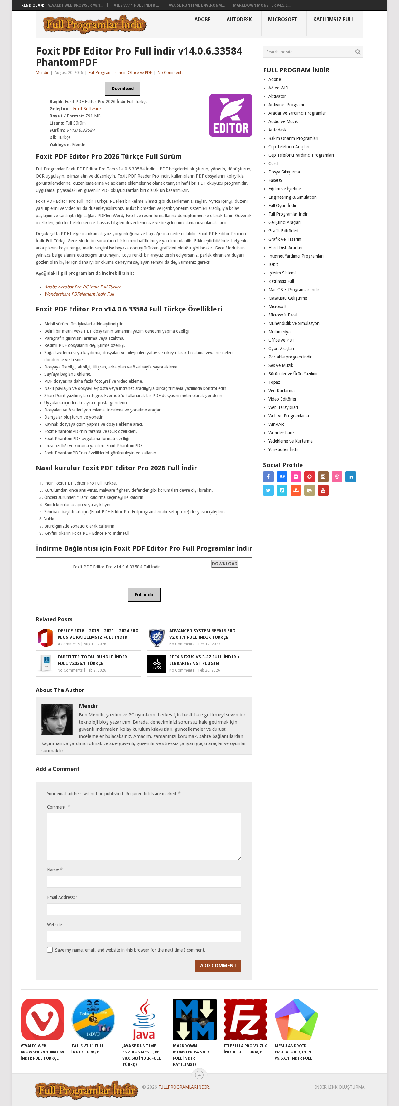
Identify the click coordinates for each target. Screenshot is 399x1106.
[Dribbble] (337, 476)
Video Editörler (282, 398)
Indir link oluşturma (340, 1087)
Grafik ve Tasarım (284, 239)
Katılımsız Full (333, 19)
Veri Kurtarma (281, 390)
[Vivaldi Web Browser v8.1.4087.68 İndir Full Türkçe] (42, 1019)
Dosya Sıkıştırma (284, 171)
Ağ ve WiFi (278, 87)
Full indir (144, 594)
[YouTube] (323, 490)
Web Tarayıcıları (283, 407)
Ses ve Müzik (280, 365)
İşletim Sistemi (282, 272)
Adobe (202, 19)
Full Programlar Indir (107, 72)
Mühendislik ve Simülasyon (294, 323)
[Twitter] (268, 490)
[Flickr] (296, 476)
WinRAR (276, 424)
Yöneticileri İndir (283, 449)
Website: (55, 924)
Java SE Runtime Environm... (196, 5)
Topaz (274, 382)
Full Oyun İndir (282, 205)
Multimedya (279, 331)
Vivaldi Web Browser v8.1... (75, 5)
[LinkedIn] (350, 476)
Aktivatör (277, 96)
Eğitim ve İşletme (284, 188)
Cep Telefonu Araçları (288, 146)
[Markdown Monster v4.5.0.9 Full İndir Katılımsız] (195, 1019)
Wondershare (281, 432)
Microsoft (282, 19)
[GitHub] (309, 490)
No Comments (170, 72)
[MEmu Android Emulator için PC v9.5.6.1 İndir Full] (296, 1019)
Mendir (42, 72)
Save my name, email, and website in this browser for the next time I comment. (130, 949)
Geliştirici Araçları (284, 222)
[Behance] (282, 476)
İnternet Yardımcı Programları (296, 256)
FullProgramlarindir (183, 1087)
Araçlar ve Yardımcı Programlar (297, 113)
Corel (273, 163)
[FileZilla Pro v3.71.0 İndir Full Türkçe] (245, 1019)
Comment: (58, 807)
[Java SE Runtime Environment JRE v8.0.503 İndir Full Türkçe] (144, 1019)
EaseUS (275, 180)
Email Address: (62, 897)
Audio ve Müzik (283, 121)
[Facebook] (268, 476)
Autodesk (239, 19)
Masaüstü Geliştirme (287, 298)
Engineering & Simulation (292, 197)
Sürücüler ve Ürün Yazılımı (292, 373)
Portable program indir (290, 356)
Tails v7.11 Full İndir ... (135, 5)
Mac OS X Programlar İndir (293, 289)
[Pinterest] (309, 476)
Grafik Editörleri (283, 230)
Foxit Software (87, 108)
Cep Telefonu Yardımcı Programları (301, 155)
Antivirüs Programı (286, 104)
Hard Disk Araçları (285, 247)
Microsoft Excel (282, 314)
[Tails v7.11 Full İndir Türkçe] (93, 1019)
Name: (54, 870)
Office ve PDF (140, 72)
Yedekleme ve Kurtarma (290, 441)
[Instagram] (323, 476)
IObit (273, 264)
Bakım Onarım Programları (293, 138)
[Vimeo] (282, 490)
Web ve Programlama (288, 415)
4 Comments (69, 644)
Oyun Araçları (281, 348)
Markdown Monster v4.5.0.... (262, 5)
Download (123, 88)
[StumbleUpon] (296, 490)
